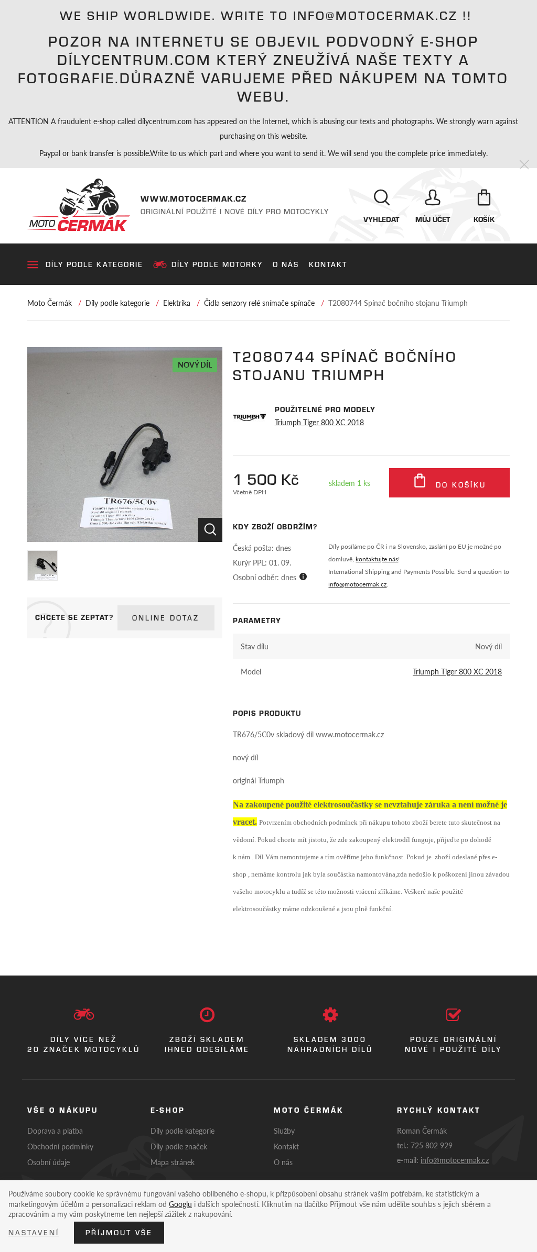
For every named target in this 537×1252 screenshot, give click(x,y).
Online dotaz (165, 618)
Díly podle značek (179, 1146)
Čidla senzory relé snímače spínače (259, 302)
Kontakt (328, 264)
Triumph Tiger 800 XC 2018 (319, 422)
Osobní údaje (48, 1162)
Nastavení (33, 1232)
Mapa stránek (173, 1162)
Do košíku (459, 485)
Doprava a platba (55, 1130)
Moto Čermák (49, 302)
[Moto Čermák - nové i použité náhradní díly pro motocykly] (78, 205)
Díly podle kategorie (94, 264)
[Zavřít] (524, 165)
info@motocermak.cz (357, 584)
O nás (286, 264)
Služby (284, 1130)
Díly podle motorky (217, 264)
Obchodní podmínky (60, 1146)
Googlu (180, 1204)
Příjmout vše (119, 1232)
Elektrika (176, 302)
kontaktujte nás (377, 559)
